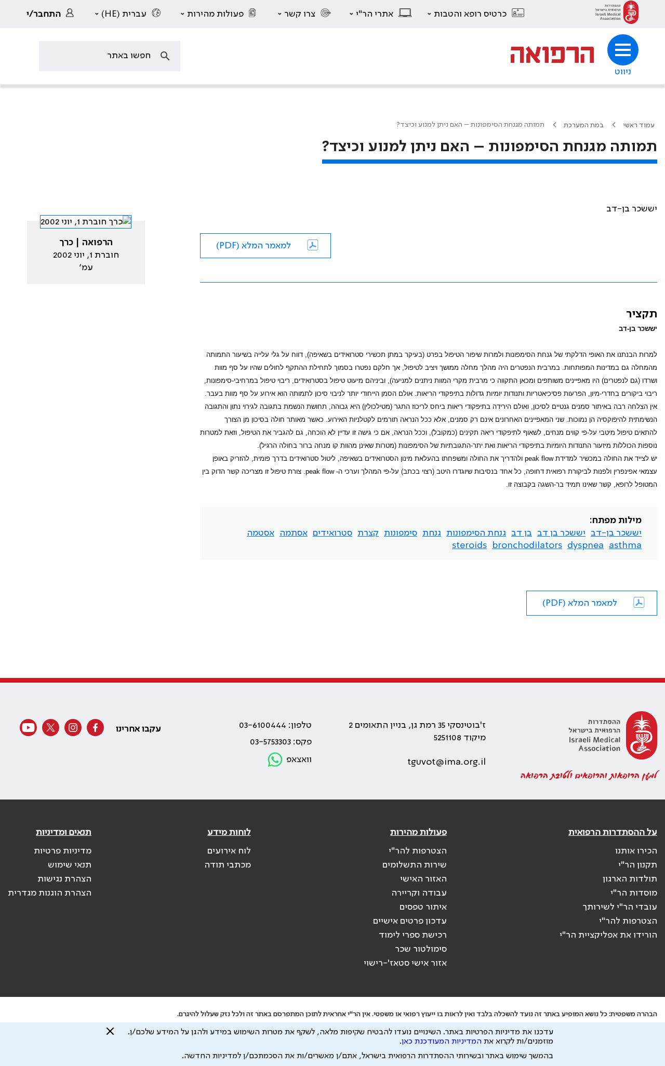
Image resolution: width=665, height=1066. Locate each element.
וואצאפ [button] (299, 759)
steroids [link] (469, 545)
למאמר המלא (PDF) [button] (253, 245)
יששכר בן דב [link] (561, 533)
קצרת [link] (368, 533)
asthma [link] (625, 545)
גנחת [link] (431, 533)
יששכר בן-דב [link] (616, 533)
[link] (617, 14)
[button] (476, 14)
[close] (110, 1035)
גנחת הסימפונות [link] (476, 533)
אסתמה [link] (294, 533)
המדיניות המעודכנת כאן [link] (442, 1041)
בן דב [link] (521, 533)
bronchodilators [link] (527, 545)
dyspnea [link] (585, 545)
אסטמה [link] (260, 533)
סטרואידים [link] (332, 533)
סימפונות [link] (400, 533)
